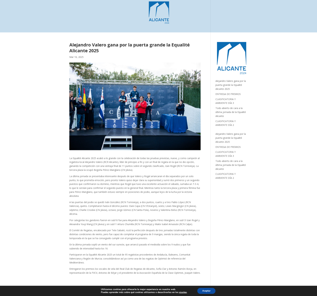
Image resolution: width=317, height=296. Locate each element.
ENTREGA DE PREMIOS (228, 94)
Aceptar (206, 290)
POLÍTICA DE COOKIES (170, 27)
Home (150, 27)
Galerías (138, 27)
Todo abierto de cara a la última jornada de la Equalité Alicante (230, 112)
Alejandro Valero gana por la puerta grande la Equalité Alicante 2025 (230, 84)
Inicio (104, 27)
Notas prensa (208, 27)
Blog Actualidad (120, 27)
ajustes (183, 292)
